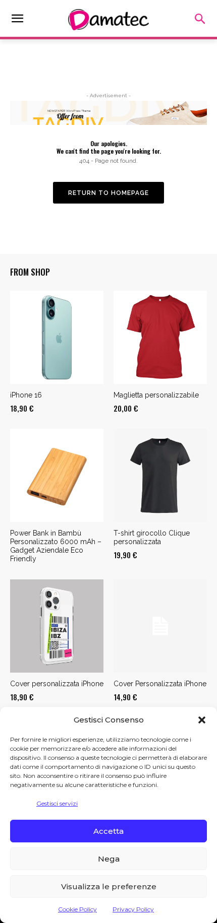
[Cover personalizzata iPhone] (56, 626)
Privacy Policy (133, 909)
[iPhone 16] (56, 337)
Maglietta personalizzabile (156, 395)
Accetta (108, 831)
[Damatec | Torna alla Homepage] (108, 19)
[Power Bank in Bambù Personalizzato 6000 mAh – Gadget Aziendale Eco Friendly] (56, 475)
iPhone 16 (26, 395)
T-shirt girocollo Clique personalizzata (152, 537)
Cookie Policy (77, 909)
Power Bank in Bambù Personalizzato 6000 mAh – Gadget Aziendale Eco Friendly (55, 545)
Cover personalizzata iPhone (56, 684)
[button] (202, 720)
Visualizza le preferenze (108, 886)
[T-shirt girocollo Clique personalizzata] (160, 475)
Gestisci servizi (57, 803)
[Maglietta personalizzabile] (160, 337)
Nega (109, 859)
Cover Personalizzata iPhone (160, 684)
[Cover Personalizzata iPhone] (160, 626)
